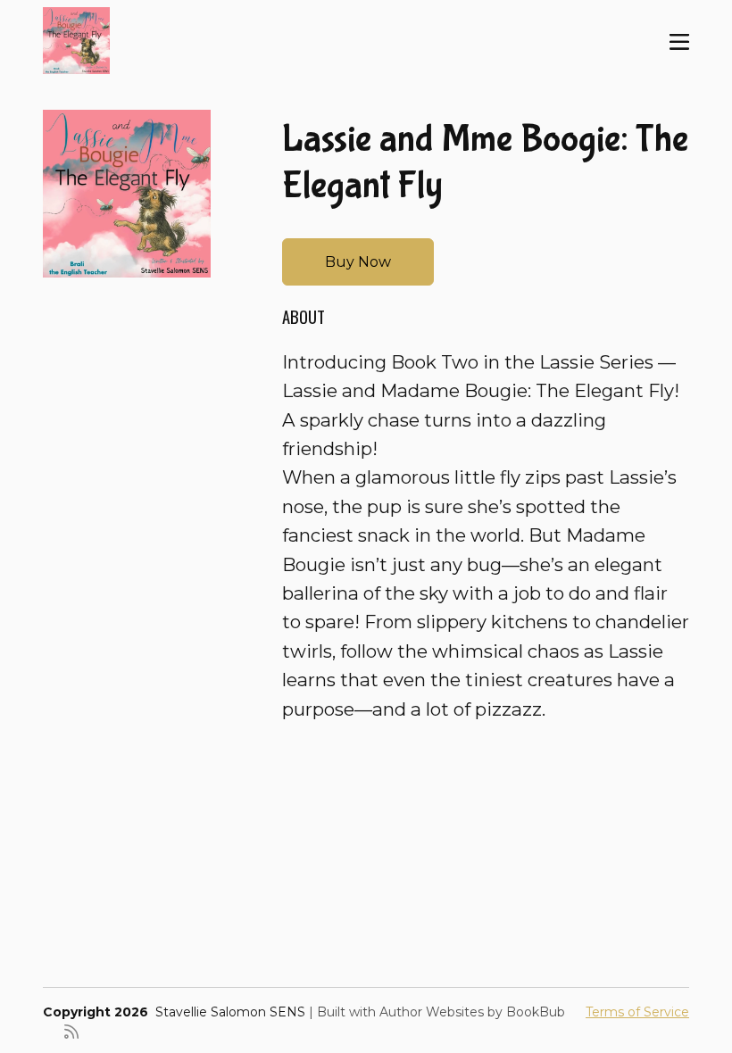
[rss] (71, 1030)
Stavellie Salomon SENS (230, 1012)
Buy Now (358, 261)
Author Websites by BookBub (472, 1012)
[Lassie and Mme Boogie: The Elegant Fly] (127, 194)
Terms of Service (637, 1012)
